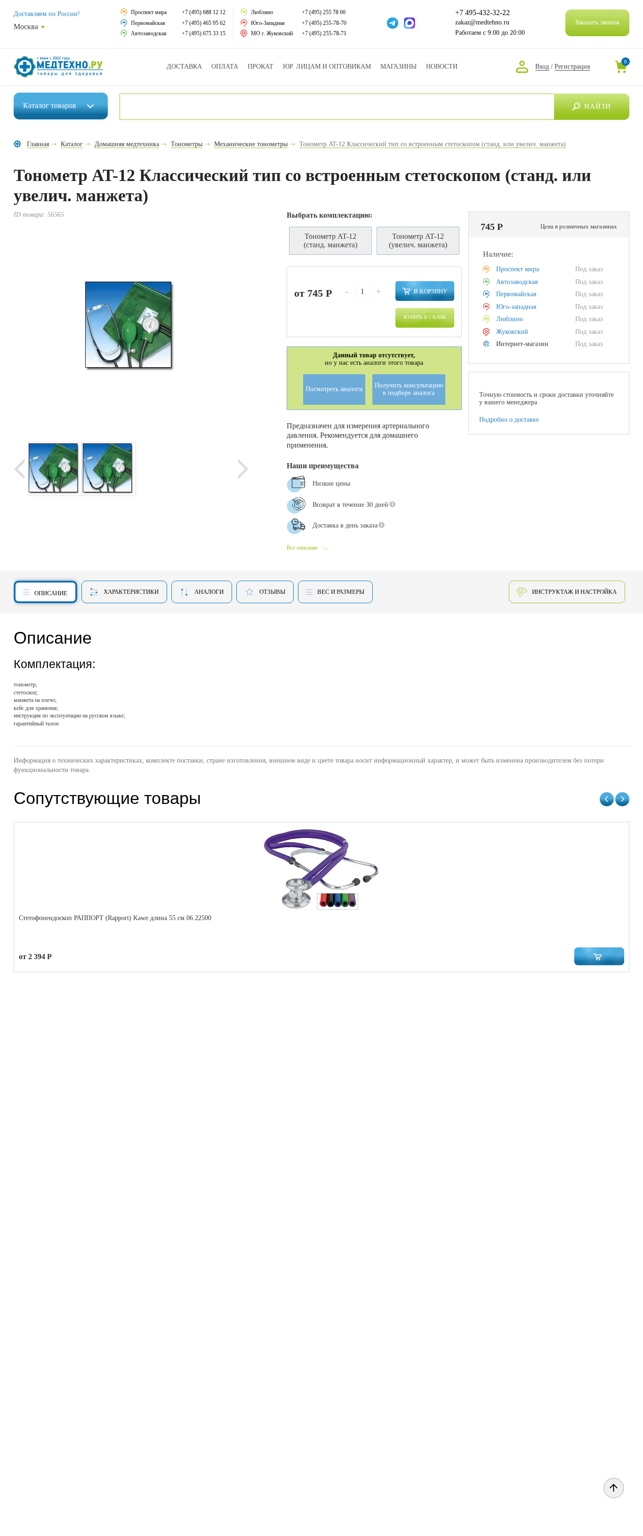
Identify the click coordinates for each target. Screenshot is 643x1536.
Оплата (224, 66)
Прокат (260, 66)
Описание (50, 593)
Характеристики (131, 591)
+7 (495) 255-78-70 (324, 23)
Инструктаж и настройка (574, 591)
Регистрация (572, 66)
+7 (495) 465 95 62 (203, 23)
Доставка (184, 66)
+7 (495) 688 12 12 (203, 12)
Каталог (49, 106)
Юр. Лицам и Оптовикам (327, 66)
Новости (442, 66)
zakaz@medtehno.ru (482, 22)
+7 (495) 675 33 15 (203, 33)
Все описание (302, 547)
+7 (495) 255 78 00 (324, 12)
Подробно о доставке (509, 419)
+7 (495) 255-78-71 (324, 33)
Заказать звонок (597, 22)
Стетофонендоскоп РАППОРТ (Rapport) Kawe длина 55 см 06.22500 (115, 918)
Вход (542, 66)
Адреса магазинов (398, 66)
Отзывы (272, 591)
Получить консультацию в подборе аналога (409, 389)
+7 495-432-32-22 (482, 12)
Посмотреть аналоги (334, 389)
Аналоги (209, 591)
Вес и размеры (340, 591)
